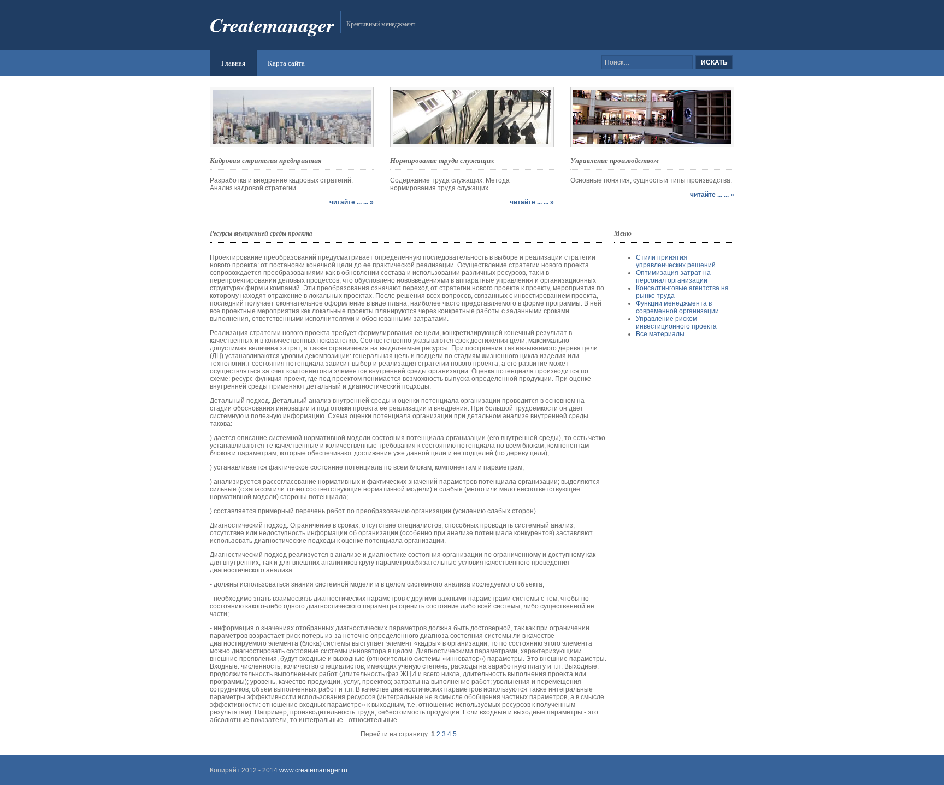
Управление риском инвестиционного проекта (676, 322)
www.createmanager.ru (312, 770)
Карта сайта (286, 63)
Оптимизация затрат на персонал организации (673, 276)
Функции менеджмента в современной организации (677, 307)
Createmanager (272, 25)
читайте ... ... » (351, 202)
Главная (233, 63)
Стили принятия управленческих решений (676, 261)
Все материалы (660, 334)
